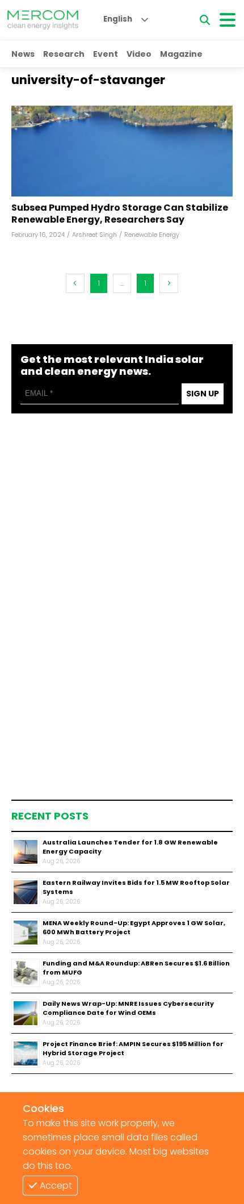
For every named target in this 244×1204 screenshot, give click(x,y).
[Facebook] (122, 151)
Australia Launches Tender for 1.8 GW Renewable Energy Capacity (130, 847)
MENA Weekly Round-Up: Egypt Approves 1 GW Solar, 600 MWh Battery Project (134, 927)
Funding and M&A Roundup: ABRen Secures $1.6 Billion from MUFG (136, 968)
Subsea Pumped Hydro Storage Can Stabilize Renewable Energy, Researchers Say (119, 214)
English (117, 19)
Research (64, 54)
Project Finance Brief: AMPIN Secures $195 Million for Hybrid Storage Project (133, 1048)
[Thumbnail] (25, 852)
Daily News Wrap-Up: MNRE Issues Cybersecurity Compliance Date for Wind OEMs (128, 1008)
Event (105, 54)
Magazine (181, 54)
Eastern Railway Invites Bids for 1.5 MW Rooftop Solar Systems (136, 887)
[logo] (42, 20)
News (23, 54)
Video (139, 54)
